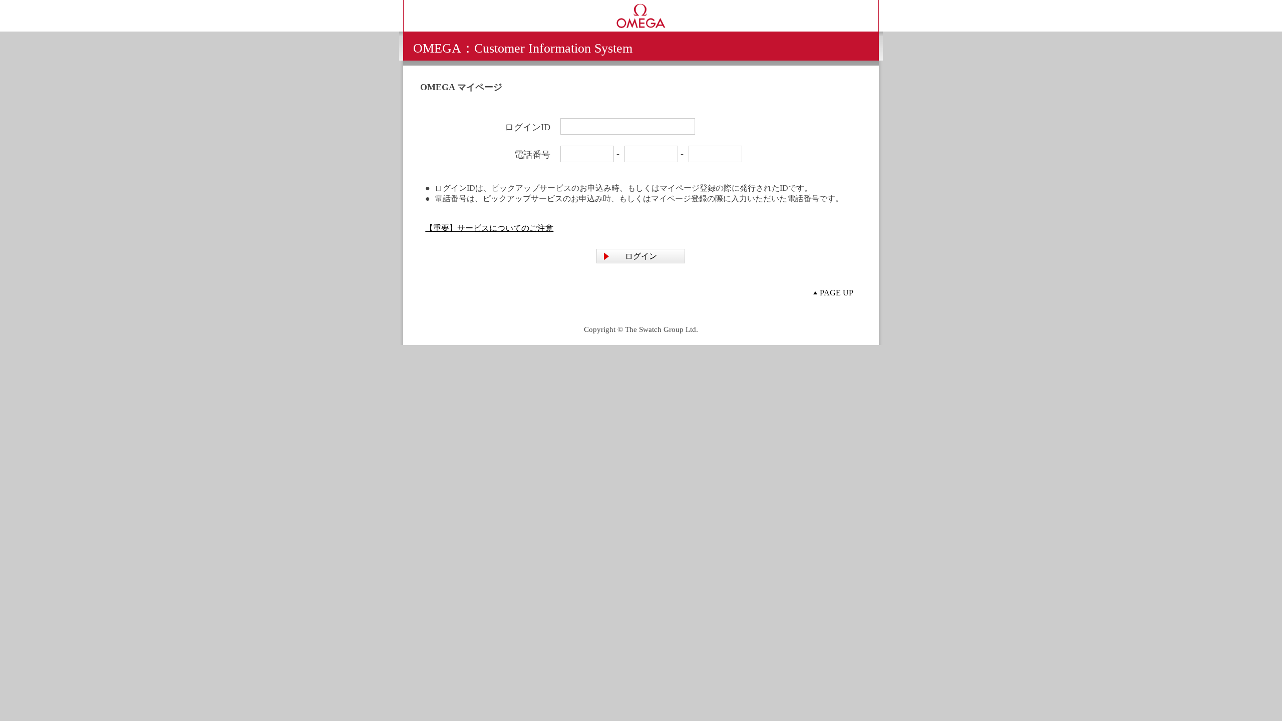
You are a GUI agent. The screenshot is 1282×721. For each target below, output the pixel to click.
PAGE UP (836, 292)
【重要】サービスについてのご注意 (489, 228)
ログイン (641, 256)
